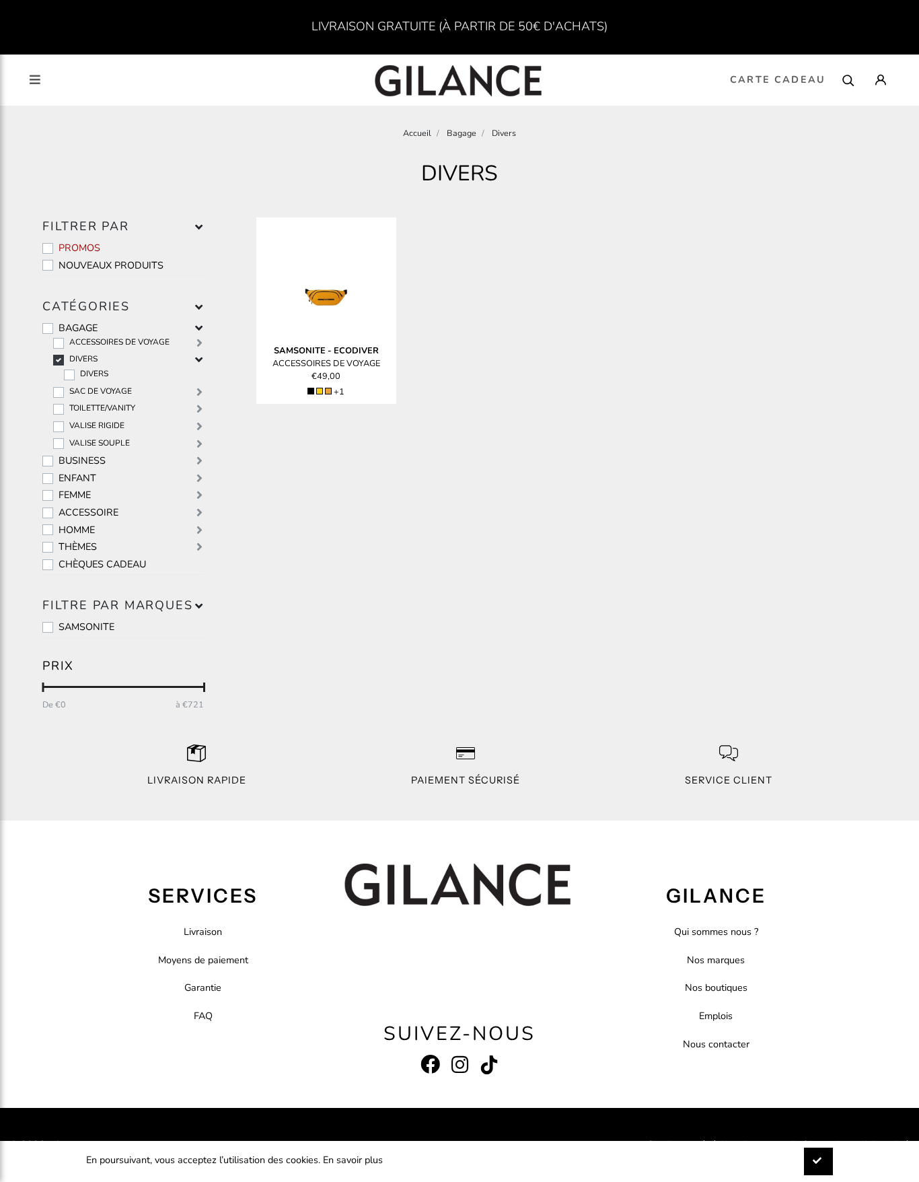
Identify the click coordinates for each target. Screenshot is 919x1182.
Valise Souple (99, 443)
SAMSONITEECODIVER (326, 351)
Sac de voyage (100, 391)
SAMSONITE (86, 626)
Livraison (203, 931)
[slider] (43, 687)
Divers (83, 358)
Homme (77, 529)
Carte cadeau (777, 79)
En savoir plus (353, 1160)
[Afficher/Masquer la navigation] (35, 80)
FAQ (203, 1015)
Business (82, 460)
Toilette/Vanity (102, 408)
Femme (75, 494)
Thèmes (78, 546)
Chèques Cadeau (102, 564)
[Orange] (328, 391)
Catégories (86, 306)
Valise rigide (96, 425)
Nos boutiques (716, 987)
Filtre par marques (117, 605)
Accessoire (88, 512)
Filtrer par (85, 226)
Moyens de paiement (203, 960)
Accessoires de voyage (119, 342)
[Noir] (310, 391)
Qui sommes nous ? (716, 931)
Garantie (202, 987)
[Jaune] (319, 391)
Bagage (78, 328)
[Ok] (818, 1161)
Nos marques (716, 960)
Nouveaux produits (111, 265)
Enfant (77, 478)
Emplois (716, 1015)
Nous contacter (716, 1044)
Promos (79, 247)
